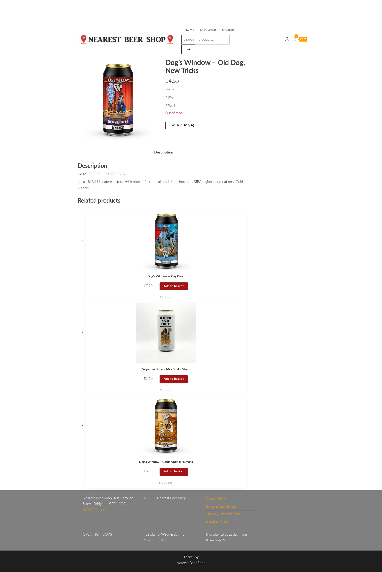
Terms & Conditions (220, 506)
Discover (208, 29)
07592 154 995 (95, 510)
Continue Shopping (182, 125)
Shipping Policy (216, 521)
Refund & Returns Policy (223, 514)
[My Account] (286, 39)
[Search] (188, 49)
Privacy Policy (215, 499)
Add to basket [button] (174, 286)
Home (189, 29)
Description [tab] (163, 152)
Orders (228, 29)
